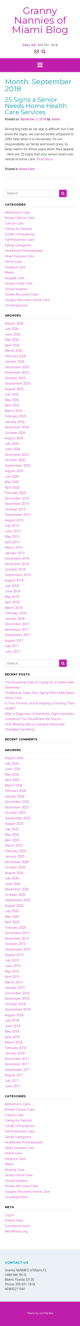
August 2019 (14, 520)
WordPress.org (16, 1231)
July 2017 (12, 646)
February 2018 (15, 613)
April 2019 (12, 542)
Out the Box (46, 1313)
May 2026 (12, 340)
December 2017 (17, 624)
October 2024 (15, 433)
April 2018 (12, 602)
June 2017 (12, 651)
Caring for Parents (18, 229)
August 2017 (14, 641)
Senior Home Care (19, 283)
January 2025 (14, 422)
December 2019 (17, 498)
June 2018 (12, 591)
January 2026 (14, 362)
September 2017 (17, 635)
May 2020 (12, 482)
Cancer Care (14, 223)
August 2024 (14, 438)
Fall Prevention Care (20, 240)
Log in (9, 1215)
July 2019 (12, 526)
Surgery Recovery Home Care (27, 300)
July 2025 (12, 394)
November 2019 (17, 504)
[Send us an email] (36, 51)
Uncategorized (16, 305)
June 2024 (12, 449)
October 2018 (15, 569)
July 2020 (12, 477)
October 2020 (15, 460)
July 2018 (12, 586)
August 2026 (14, 323)
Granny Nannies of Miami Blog (40, 19)
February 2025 (15, 416)
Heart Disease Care (19, 256)
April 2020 (12, 487)
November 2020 (17, 455)
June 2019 (12, 531)
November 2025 (17, 373)
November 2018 (17, 564)
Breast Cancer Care (19, 218)
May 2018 (12, 597)
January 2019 (14, 553)
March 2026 (13, 351)
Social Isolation (16, 289)
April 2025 (12, 405)
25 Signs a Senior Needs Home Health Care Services (36, 106)
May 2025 (12, 400)
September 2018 (17, 575)
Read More (45, 159)
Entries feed (14, 1220)
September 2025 (17, 383)
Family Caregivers (18, 245)
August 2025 (14, 389)
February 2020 (15, 493)
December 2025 (17, 367)
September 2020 (17, 466)
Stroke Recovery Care (21, 294)
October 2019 (15, 509)
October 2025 (15, 378)
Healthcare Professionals (24, 251)
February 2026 (15, 356)
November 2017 (17, 630)
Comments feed (17, 1226)
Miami (9, 273)
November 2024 (17, 427)
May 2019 (12, 537)
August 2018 (14, 580)
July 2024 (12, 444)
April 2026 (12, 345)
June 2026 (12, 334)
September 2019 (17, 515)
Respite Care (14, 278)
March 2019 (13, 547)
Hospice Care (15, 267)
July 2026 (12, 329)
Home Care (26, 169)
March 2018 (13, 608)
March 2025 (13, 411)
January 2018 (14, 619)
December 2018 (17, 558)
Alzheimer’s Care (17, 212)
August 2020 (14, 471)
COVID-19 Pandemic (20, 234)
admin (55, 119)
